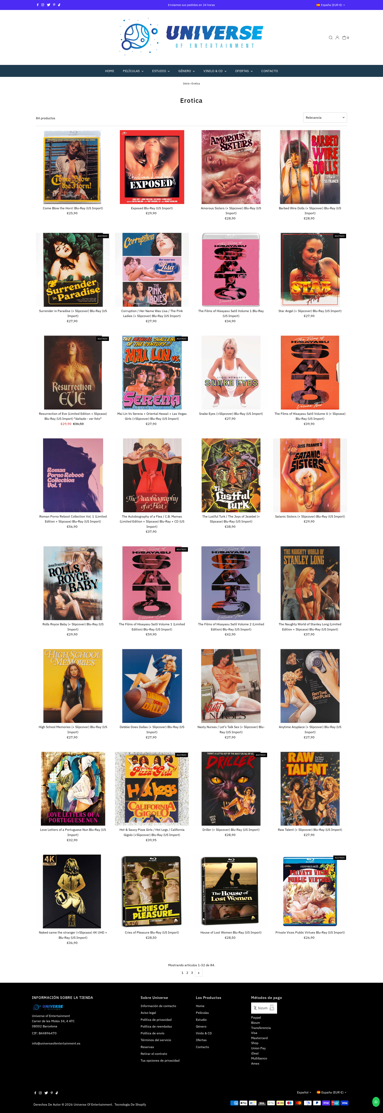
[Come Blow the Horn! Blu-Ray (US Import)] (73, 167)
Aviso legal (148, 1013)
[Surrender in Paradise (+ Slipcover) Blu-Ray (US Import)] (73, 270)
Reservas (147, 1047)
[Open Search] (331, 37)
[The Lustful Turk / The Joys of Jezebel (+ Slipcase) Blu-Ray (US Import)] (231, 475)
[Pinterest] (54, 5)
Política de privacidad (156, 1020)
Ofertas (242, 71)
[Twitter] (48, 5)
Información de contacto (158, 1006)
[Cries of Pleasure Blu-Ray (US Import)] (152, 891)
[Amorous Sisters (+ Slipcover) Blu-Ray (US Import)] (231, 167)
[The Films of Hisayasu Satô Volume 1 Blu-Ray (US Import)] (231, 270)
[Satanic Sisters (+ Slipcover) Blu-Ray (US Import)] (310, 475)
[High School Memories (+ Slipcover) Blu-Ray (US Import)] (73, 686)
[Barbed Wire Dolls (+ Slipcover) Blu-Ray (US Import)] (310, 167)
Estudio (159, 71)
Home (109, 71)
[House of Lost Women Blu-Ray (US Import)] (231, 891)
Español (302, 1092)
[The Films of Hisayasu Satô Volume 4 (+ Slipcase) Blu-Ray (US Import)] (310, 372)
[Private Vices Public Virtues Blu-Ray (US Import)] (310, 891)
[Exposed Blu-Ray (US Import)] (152, 167)
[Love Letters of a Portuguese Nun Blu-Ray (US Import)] (73, 789)
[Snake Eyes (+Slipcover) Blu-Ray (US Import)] (231, 372)
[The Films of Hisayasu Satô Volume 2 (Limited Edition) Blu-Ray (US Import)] (231, 583)
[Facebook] (37, 5)
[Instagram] (42, 5)
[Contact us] (376, 1102)
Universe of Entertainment (93, 1104)
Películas (132, 71)
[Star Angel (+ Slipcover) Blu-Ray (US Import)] (310, 270)
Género (185, 71)
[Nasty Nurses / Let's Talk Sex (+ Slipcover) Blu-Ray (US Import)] (231, 686)
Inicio (186, 83)
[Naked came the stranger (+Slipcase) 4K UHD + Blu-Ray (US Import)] (73, 891)
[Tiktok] (59, 5)
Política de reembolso (156, 1026)
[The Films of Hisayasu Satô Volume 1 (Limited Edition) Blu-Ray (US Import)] (152, 583)
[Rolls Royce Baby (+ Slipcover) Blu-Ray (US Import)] (73, 583)
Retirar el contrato (154, 1054)
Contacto (269, 71)
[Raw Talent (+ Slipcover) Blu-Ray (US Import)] (310, 789)
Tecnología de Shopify (130, 1104)
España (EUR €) (331, 5)
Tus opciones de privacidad (160, 1060)
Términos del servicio (156, 1040)
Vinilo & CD (213, 71)
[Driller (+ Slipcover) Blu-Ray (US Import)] (231, 789)
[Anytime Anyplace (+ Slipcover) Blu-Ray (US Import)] (310, 686)
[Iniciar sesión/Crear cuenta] (337, 37)
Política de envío (152, 1033)
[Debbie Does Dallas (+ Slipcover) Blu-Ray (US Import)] (152, 686)
